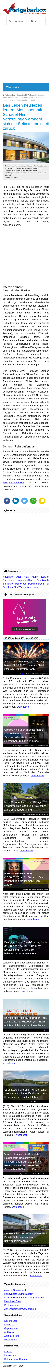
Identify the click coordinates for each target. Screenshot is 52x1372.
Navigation (12, 87)
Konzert (45, 577)
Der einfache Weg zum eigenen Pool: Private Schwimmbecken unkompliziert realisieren (25, 1237)
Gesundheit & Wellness (26, 95)
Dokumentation (36, 583)
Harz (26, 577)
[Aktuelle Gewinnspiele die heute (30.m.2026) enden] (24, 634)
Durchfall (9, 1324)
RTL (23, 674)
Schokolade (43, 580)
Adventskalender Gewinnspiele (20, 1309)
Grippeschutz (11, 1328)
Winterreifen (24, 587)
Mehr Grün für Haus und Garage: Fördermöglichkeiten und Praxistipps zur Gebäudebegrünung (25, 806)
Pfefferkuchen (11, 1305)
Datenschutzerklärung (15, 1359)
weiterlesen (22, 707)
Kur (47, 583)
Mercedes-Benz (25, 580)
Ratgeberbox (9, 95)
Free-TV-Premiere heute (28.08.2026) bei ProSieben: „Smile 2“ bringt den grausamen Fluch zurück (24, 879)
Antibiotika (9, 1332)
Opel (18, 577)
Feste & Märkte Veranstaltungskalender (24, 1297)
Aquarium (8, 577)
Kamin (35, 577)
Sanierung (8, 583)
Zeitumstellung (11, 1336)
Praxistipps (8, 580)
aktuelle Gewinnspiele (15, 1290)
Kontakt (8, 1351)
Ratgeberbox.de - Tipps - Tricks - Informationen (24, 8)
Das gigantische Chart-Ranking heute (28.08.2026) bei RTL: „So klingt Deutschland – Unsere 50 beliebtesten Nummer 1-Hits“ (26, 948)
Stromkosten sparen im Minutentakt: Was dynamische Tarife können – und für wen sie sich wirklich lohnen (26, 1093)
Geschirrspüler (10, 587)
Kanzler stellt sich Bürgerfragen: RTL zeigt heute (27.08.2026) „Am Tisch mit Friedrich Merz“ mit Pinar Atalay (25, 1021)
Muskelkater (10, 1339)
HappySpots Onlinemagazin (18, 1294)
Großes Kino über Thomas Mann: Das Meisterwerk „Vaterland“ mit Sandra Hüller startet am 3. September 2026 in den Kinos (23, 735)
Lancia (34, 587)
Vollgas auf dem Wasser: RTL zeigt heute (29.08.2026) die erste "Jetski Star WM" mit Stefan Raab (24, 665)
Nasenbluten (10, 1321)
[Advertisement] (26, 55)
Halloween (20, 583)
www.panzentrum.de (13, 482)
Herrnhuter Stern (12, 1301)
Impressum (10, 1355)
